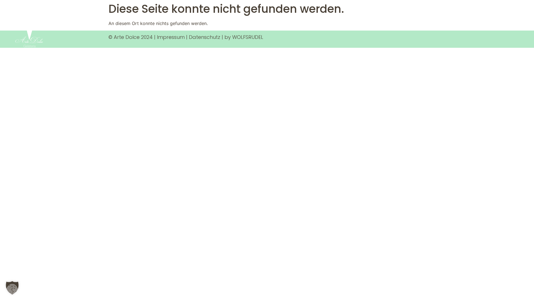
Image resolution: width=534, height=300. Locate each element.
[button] (12, 288)
